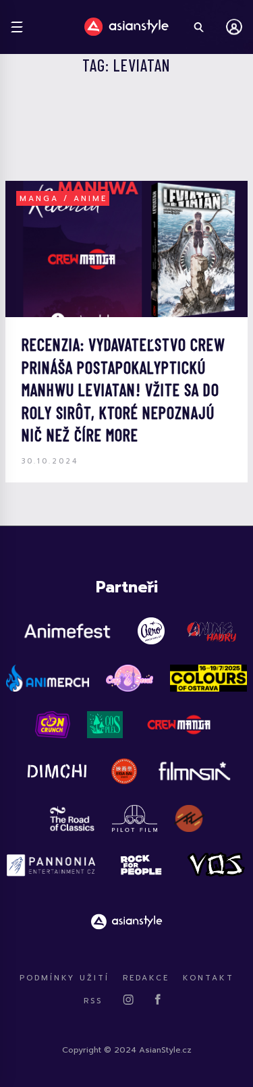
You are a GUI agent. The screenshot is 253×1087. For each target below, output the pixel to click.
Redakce (146, 978)
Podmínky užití (64, 978)
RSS (93, 1001)
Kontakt (208, 978)
